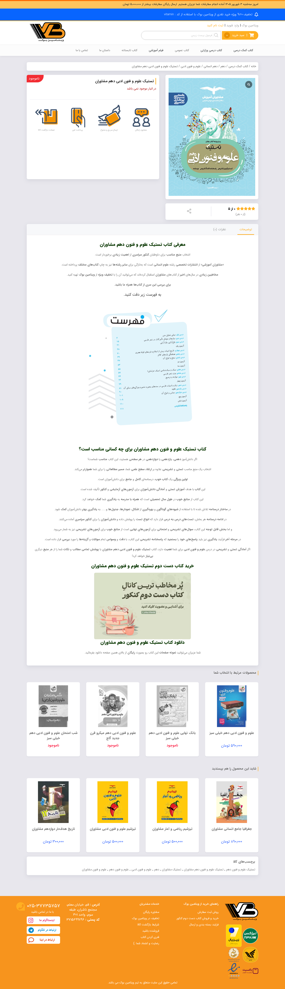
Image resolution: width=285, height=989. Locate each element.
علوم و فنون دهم (119, 869)
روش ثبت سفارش (208, 912)
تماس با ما (82, 50)
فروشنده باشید (150, 931)
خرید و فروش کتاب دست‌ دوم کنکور (198, 918)
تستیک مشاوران (171, 869)
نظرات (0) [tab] (219, 229)
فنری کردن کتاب (150, 937)
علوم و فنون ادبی (191, 66)
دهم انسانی (211, 66)
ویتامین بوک (250, 25)
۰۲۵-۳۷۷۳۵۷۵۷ (43, 906)
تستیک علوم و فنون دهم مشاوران (203, 869)
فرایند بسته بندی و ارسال (204, 924)
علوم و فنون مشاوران (94, 869)
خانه (253, 66)
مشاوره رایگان (151, 912)
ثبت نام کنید (215, 25)
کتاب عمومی (182, 50)
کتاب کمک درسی (238, 66)
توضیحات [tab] (246, 229)
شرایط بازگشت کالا (148, 924)
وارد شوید (232, 25)
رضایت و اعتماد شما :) (146, 943)
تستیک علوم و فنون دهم (240, 869)
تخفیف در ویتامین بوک (145, 918)
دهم (223, 66)
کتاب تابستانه (129, 50)
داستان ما (104, 50)
